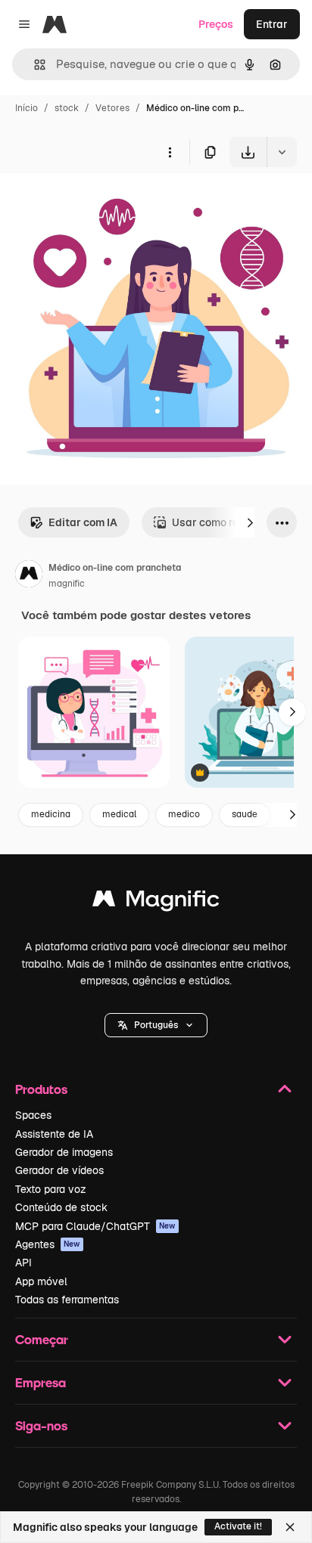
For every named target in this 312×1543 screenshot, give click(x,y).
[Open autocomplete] (34, 64)
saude (244, 814)
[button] (156, 1025)
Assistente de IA (54, 1134)
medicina (50, 814)
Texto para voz (50, 1189)
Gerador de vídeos (59, 1170)
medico (184, 814)
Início (26, 108)
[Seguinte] (250, 522)
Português (156, 1025)
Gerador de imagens (64, 1152)
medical (119, 814)
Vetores (112, 108)
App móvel (41, 1281)
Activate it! (238, 1526)
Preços (215, 24)
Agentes (47, 1244)
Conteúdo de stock (61, 1207)
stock (67, 108)
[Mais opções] (169, 152)
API (23, 1262)
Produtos (41, 1089)
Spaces (33, 1115)
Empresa (40, 1382)
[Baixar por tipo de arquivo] (282, 152)
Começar (41, 1339)
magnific (66, 584)
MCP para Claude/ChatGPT (95, 1226)
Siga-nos (41, 1425)
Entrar (272, 24)
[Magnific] (156, 902)
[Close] (290, 1527)
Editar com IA (82, 522)
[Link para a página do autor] (28, 576)
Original (97, 202)
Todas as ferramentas (67, 1299)
